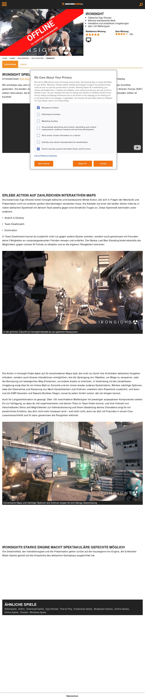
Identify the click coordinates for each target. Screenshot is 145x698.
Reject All (82, 163)
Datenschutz (72, 695)
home (4, 58)
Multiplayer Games (103, 608)
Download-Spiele (35, 608)
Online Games (121, 608)
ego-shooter (37, 58)
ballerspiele (23, 58)
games (12, 58)
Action (21, 608)
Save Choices (43, 163)
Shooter (24, 612)
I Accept (103, 163)
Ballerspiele (11, 608)
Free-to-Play (66, 608)
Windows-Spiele (38, 612)
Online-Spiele (11, 612)
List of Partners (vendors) (45, 155)
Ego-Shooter (27, 78)
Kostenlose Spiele (83, 608)
